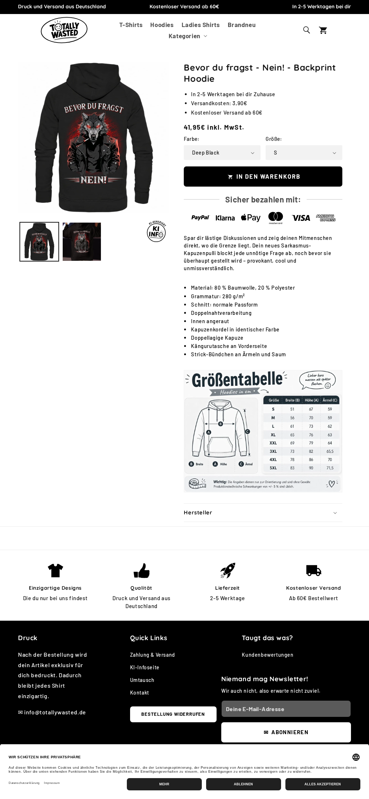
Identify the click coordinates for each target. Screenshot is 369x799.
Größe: (274, 138)
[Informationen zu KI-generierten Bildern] (156, 231)
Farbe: (191, 138)
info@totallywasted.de (55, 712)
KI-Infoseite (145, 667)
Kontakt (139, 692)
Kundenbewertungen (267, 655)
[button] (187, 35)
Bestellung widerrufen (173, 714)
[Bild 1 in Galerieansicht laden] (39, 241)
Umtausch (142, 680)
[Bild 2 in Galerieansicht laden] (81, 241)
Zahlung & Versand (152, 655)
